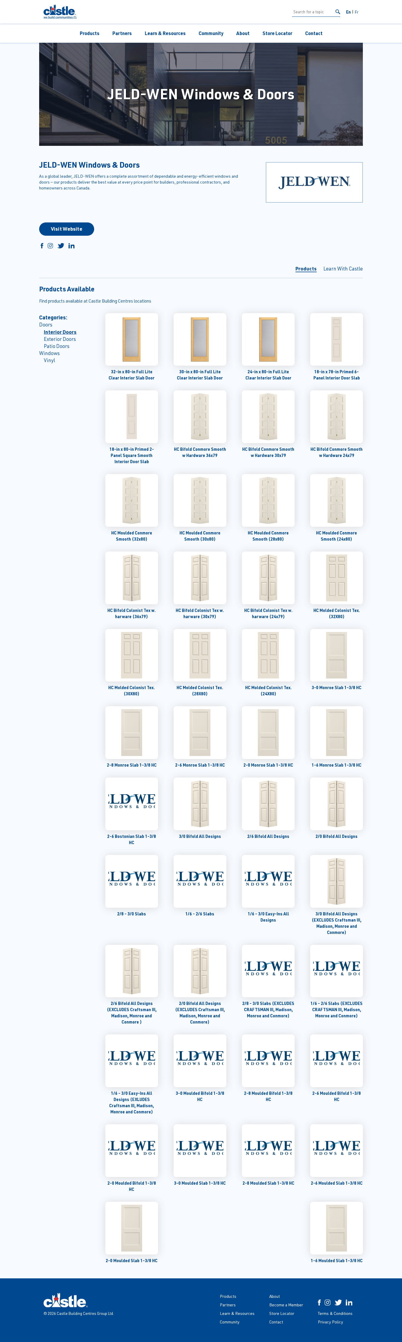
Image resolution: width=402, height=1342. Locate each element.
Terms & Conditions (335, 1313)
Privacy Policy (330, 1321)
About (243, 33)
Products (89, 33)
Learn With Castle (343, 268)
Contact (314, 33)
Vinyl (49, 360)
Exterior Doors (60, 339)
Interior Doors (60, 332)
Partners (122, 33)
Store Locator (277, 33)
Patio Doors (56, 346)
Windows (49, 353)
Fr (356, 11)
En (348, 11)
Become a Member (286, 1304)
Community (211, 33)
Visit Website (66, 228)
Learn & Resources (165, 33)
